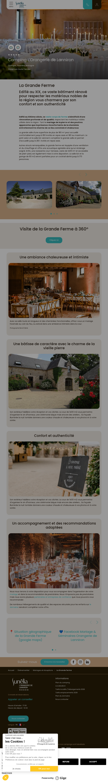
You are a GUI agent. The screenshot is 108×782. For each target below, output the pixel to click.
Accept (93, 761)
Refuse (66, 761)
